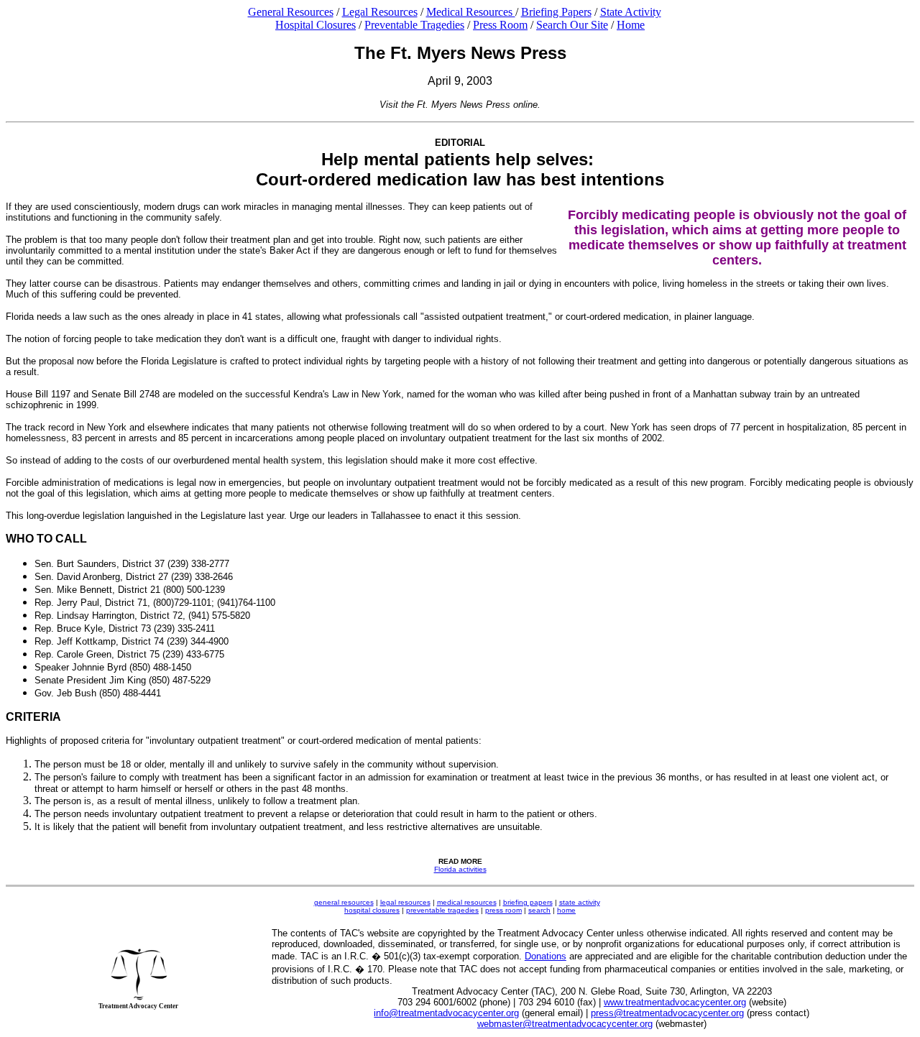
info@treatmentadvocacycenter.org (446, 1013)
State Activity (630, 12)
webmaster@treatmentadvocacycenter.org (565, 1023)
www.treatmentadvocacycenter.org (675, 1002)
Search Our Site (572, 25)
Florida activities (460, 869)
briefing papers (528, 902)
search (539, 910)
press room (503, 910)
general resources (344, 902)
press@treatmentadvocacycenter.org (667, 1013)
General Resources (291, 12)
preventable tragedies (442, 910)
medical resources (467, 902)
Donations (545, 956)
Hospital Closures (315, 25)
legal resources (405, 902)
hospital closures (372, 910)
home (566, 910)
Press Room (500, 25)
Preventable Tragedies (414, 25)
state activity (579, 902)
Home (631, 25)
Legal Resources (380, 12)
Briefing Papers (556, 12)
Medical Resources (470, 12)
